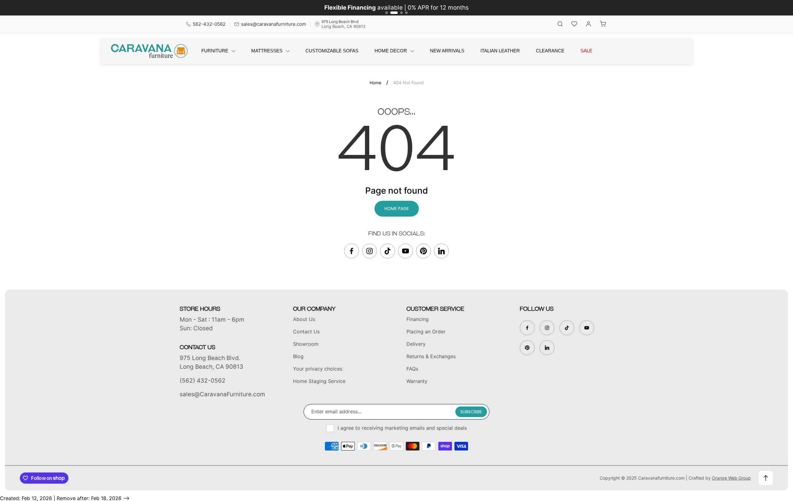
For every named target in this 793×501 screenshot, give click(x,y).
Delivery (416, 344)
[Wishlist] (574, 24)
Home (375, 82)
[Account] (588, 24)
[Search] (560, 24)
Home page (396, 208)
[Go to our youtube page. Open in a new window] (405, 251)
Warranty (416, 381)
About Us (304, 319)
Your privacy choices (317, 369)
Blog (298, 356)
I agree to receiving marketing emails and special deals (402, 428)
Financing (417, 319)
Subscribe (471, 412)
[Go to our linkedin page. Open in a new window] (441, 251)
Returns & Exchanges (431, 356)
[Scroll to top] (765, 478)
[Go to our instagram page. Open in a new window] (369, 251)
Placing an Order (425, 331)
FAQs (412, 369)
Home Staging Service (319, 381)
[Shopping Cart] (602, 24)
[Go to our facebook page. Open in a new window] (351, 251)
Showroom (305, 344)
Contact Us (306, 331)
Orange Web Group (731, 478)
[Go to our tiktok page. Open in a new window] (387, 251)
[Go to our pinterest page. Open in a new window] (423, 251)
